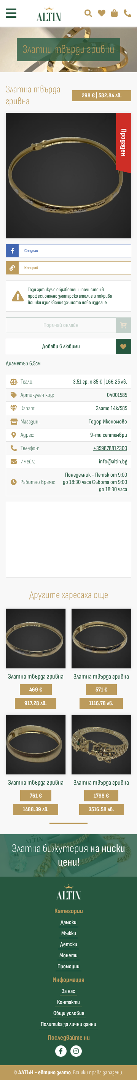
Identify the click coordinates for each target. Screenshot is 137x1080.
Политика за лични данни (68, 1024)
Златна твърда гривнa (36, 676)
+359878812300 (110, 448)
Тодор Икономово (108, 421)
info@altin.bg (113, 461)
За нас (68, 991)
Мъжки (68, 933)
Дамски (68, 922)
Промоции (68, 966)
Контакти (68, 1002)
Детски (68, 944)
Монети (68, 955)
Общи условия (68, 1013)
